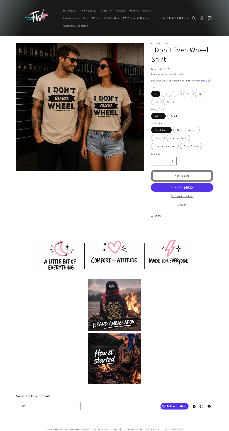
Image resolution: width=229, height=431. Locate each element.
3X (156, 101)
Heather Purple (186, 130)
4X (168, 101)
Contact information (173, 429)
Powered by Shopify (81, 429)
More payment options (182, 196)
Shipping (155, 74)
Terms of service (134, 429)
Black (174, 116)
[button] (105, 10)
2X (200, 93)
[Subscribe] (76, 406)
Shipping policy (153, 429)
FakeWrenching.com (62, 429)
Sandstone (161, 130)
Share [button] (158, 215)
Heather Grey (178, 138)
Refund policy (100, 429)
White (158, 116)
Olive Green (191, 146)
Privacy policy (117, 429)
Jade (158, 138)
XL (188, 93)
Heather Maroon (165, 146)
